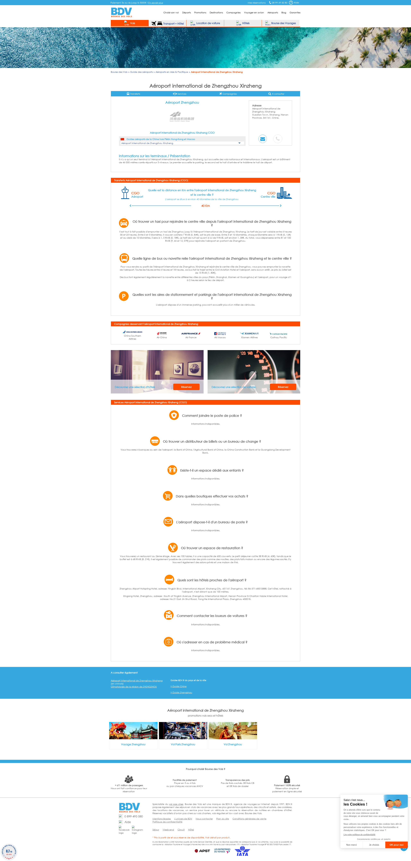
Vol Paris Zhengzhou (183, 744)
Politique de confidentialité (167, 821)
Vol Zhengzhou (233, 744)
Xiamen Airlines (249, 337)
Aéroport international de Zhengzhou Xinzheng (136, 680)
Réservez (186, 386)
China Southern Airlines (132, 337)
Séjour (156, 829)
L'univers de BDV (183, 818)
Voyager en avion (254, 12)
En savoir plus (155, 2)
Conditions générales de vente (249, 818)
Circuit (181, 829)
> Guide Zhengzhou (181, 692)
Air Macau (220, 337)
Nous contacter (204, 818)
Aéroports (272, 12)
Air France (191, 337)
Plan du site (222, 818)
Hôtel (191, 829)
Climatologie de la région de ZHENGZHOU (134, 686)
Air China (162, 337)
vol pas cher (176, 804)
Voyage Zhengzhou (133, 744)
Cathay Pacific (278, 337)
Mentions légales (162, 818)
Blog (283, 12)
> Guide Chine (179, 686)
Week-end (168, 829)
